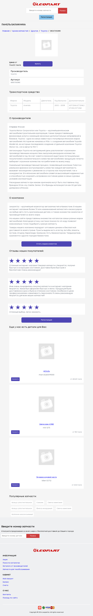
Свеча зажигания (55, 502)
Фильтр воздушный (44, 508)
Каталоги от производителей (15, 566)
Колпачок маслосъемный (22, 514)
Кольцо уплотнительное (22, 502)
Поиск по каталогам (11, 563)
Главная (6, 31)
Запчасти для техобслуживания (16, 569)
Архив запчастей (20, 31)
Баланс (6, 582)
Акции (5, 559)
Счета (5, 585)
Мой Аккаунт (8, 578)
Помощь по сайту (10, 598)
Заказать (15, 379)
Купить (38, 64)
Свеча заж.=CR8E (46, 424)
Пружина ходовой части (46, 477)
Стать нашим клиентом (46, 244)
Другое (34, 31)
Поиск (63, 11)
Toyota (44, 31)
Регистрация (46, 17)
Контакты (7, 594)
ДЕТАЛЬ (46, 371)
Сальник (39, 502)
